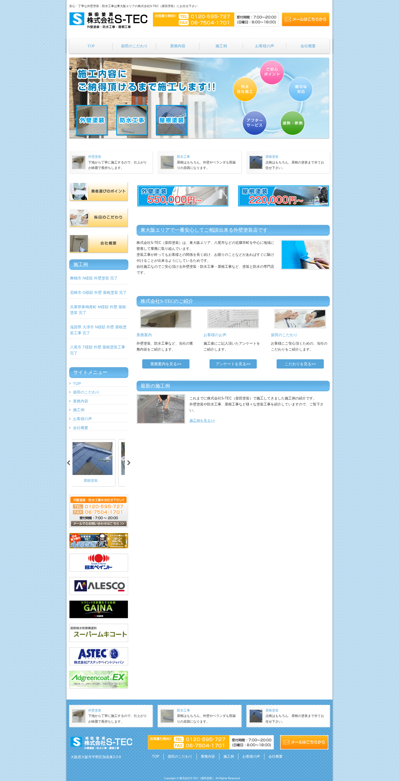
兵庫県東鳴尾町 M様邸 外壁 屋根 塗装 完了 (98, 310)
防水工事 (183, 157)
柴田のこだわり (86, 392)
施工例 (78, 410)
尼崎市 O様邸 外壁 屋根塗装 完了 (98, 292)
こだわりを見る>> (300, 364)
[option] (98, 463)
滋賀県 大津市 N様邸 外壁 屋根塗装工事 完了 (98, 330)
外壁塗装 (94, 157)
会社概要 (80, 428)
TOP (77, 383)
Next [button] (129, 463)
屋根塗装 (271, 157)
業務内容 (80, 401)
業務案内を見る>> (165, 364)
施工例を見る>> (202, 420)
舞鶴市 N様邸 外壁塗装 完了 (94, 278)
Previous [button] (68, 463)
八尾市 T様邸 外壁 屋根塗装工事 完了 (97, 350)
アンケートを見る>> (233, 364)
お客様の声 (82, 419)
